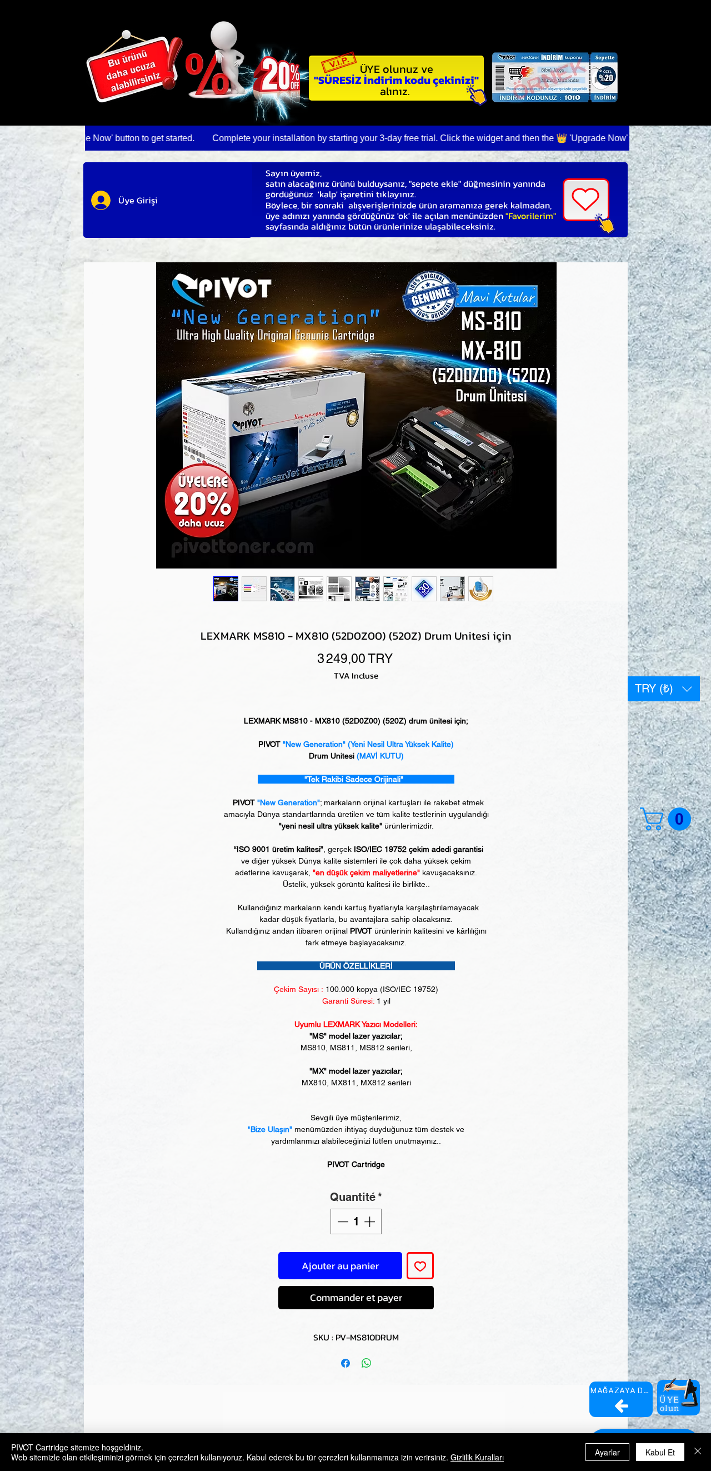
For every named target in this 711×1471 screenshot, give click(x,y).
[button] (664, 688)
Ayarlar (607, 1452)
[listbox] (664, 688)
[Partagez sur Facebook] (345, 1363)
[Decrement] (341, 1221)
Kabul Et (660, 1452)
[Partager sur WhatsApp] (366, 1363)
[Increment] (370, 1221)
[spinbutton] (356, 1221)
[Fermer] (697, 1452)
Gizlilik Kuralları (477, 1457)
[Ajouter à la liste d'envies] (420, 1265)
